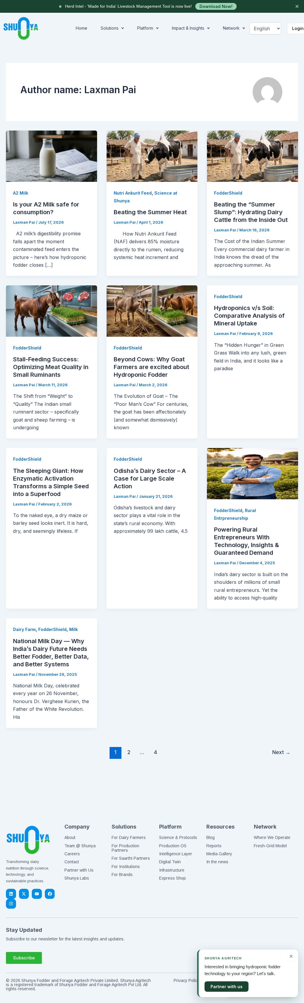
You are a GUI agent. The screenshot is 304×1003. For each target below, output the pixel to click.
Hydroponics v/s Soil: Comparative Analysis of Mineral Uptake (249, 315)
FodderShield (228, 192)
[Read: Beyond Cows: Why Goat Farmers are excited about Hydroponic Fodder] (152, 311)
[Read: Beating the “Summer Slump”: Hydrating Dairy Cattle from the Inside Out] (252, 156)
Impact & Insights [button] (188, 28)
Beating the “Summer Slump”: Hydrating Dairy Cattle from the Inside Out (251, 212)
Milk (73, 629)
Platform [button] (145, 28)
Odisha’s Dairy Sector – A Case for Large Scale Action (150, 478)
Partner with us (226, 986)
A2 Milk (20, 192)
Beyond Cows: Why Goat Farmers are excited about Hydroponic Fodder (151, 367)
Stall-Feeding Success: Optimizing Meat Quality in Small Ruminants (50, 367)
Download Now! (216, 6)
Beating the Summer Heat (150, 212)
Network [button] (231, 28)
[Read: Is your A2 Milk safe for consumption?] (51, 156)
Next (281, 752)
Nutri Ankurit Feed (133, 192)
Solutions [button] (109, 28)
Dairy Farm (24, 629)
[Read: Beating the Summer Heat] (152, 156)
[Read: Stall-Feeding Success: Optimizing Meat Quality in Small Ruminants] (51, 311)
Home (81, 28)
